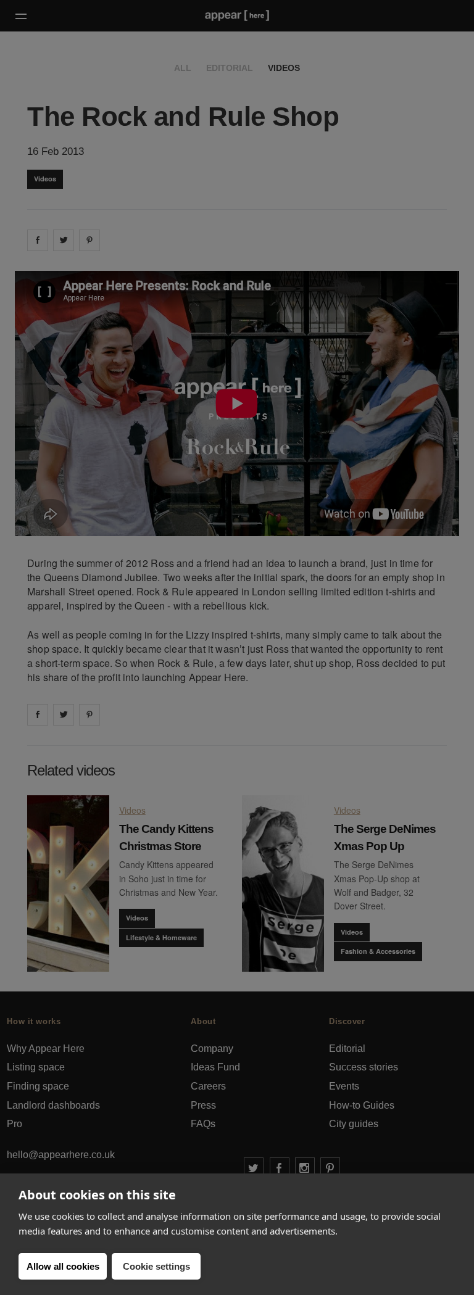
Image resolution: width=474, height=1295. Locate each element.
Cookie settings (156, 1266)
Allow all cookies (63, 1266)
